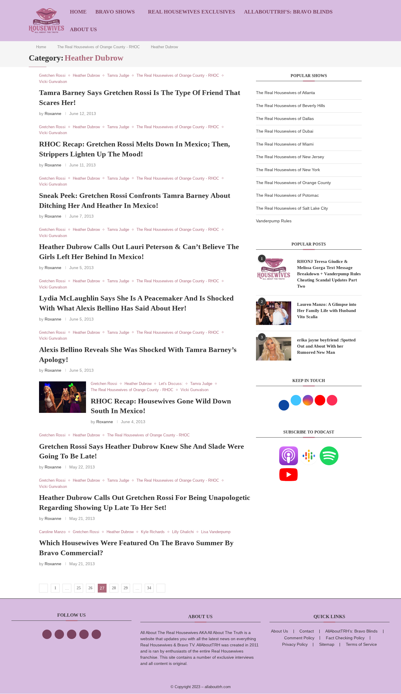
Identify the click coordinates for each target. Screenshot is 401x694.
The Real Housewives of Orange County (293, 182)
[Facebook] (47, 634)
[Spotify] (329, 450)
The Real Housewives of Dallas (285, 118)
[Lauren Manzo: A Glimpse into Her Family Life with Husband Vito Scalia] (273, 313)
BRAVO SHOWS (115, 12)
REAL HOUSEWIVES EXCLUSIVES (191, 12)
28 (114, 588)
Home (78, 12)
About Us (83, 29)
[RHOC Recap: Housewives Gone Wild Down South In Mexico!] (62, 397)
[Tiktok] (84, 634)
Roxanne (53, 113)
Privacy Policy (295, 644)
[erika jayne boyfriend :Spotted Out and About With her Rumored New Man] (273, 349)
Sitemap (326, 644)
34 (149, 588)
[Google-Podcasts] (308, 450)
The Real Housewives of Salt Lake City (292, 208)
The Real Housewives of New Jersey (290, 156)
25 (79, 588)
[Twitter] (59, 634)
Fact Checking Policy (345, 637)
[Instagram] (71, 634)
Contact (306, 631)
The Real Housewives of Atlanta (285, 92)
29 (126, 588)
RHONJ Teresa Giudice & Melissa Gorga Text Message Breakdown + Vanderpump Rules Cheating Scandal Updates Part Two (329, 273)
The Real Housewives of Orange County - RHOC (98, 47)
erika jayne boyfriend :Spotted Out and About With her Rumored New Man (326, 346)
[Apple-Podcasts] (288, 450)
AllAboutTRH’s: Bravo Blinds (288, 12)
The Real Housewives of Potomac (287, 195)
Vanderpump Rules (274, 220)
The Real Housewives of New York (288, 169)
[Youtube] (288, 468)
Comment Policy (299, 637)
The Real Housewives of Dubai (284, 131)
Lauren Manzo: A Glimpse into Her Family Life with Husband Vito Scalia (326, 310)
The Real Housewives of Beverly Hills (290, 105)
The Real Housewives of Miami (285, 144)
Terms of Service (361, 644)
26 (90, 588)
